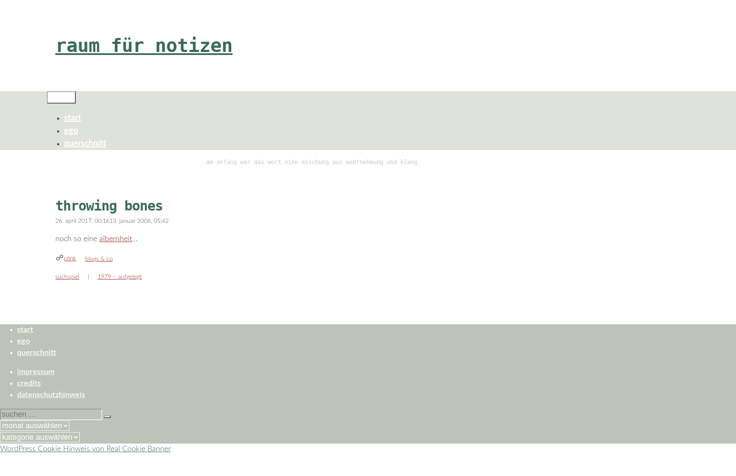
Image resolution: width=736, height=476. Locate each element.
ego (71, 131)
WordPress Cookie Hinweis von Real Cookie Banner (85, 449)
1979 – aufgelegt (120, 277)
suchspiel (67, 277)
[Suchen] (107, 416)
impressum (36, 372)
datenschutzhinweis (51, 395)
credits (29, 383)
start (72, 118)
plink (70, 259)
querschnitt (85, 143)
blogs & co (99, 259)
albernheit (115, 239)
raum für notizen (144, 45)
